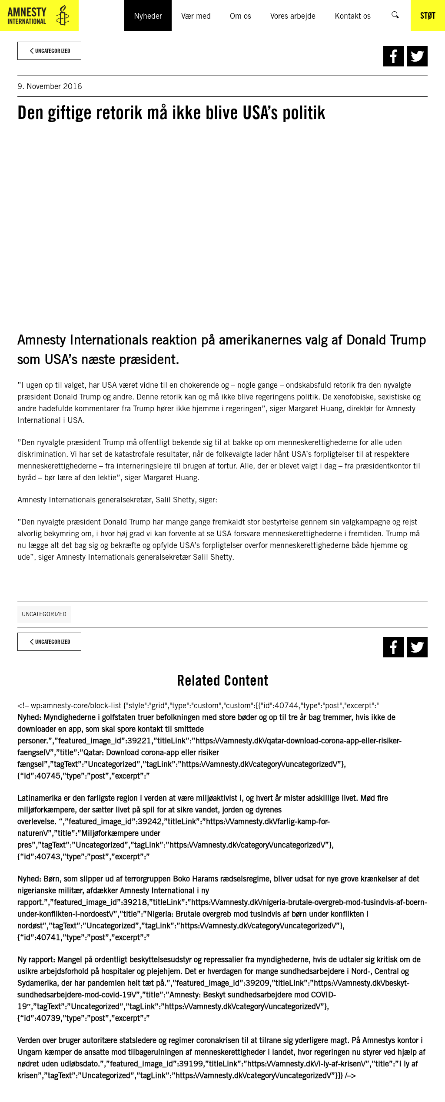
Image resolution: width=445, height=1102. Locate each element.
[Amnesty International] (39, 15)
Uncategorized (44, 614)
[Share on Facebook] (393, 56)
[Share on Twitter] (417, 56)
